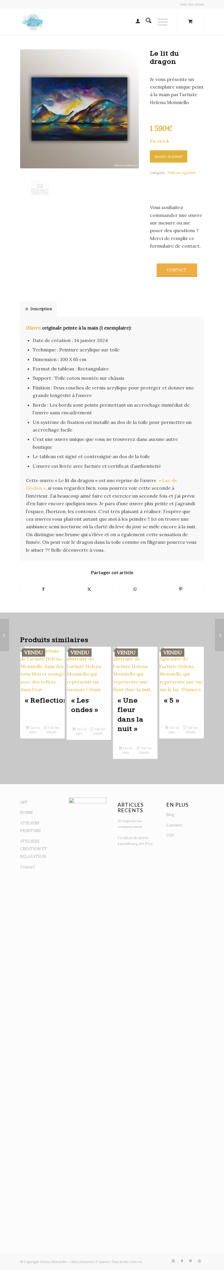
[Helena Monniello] (33, 21)
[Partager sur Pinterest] (181, 589)
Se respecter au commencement (130, 823)
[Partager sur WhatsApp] (135, 589)
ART (24, 802)
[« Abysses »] (219, 635)
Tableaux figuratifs (181, 173)
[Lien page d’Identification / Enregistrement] (135, 21)
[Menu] (159, 21)
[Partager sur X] (89, 589)
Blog (170, 814)
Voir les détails (52, 730)
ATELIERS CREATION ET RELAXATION (33, 849)
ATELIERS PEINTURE (30, 827)
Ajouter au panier (168, 156)
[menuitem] (190, 4)
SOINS (26, 812)
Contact (27, 867)
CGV (170, 835)
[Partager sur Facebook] (43, 589)
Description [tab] (41, 308)
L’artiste (174, 825)
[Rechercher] (145, 21)
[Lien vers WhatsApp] (199, 1261)
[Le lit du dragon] (40, 187)
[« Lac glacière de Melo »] (4, 635)
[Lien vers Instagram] (173, 1261)
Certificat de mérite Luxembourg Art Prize (135, 840)
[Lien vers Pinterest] (190, 1261)
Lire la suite (34, 730)
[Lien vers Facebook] (182, 1261)
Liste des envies (192, 4)
